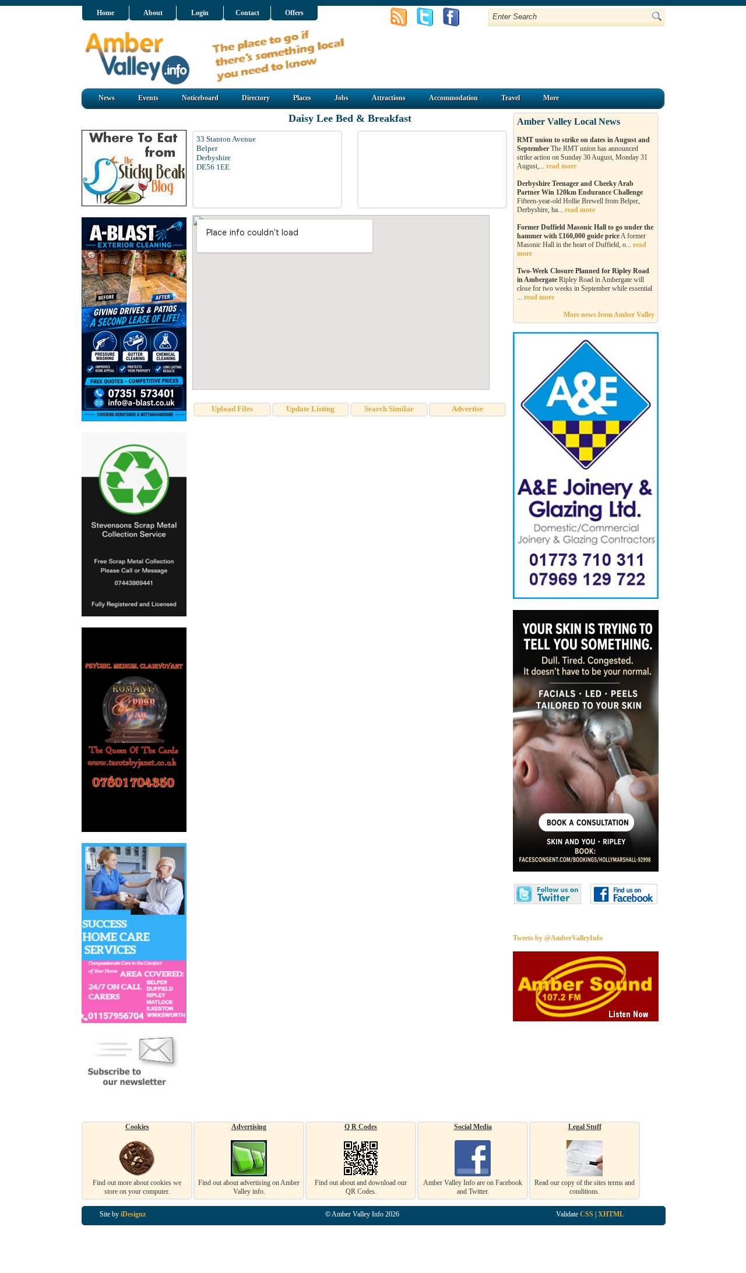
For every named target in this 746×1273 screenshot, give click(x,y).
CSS (586, 1214)
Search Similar (389, 408)
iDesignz (133, 1214)
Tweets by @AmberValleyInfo (558, 938)
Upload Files (232, 408)
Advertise (467, 408)
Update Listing (310, 408)
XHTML (611, 1214)
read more (561, 166)
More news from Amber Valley (609, 315)
